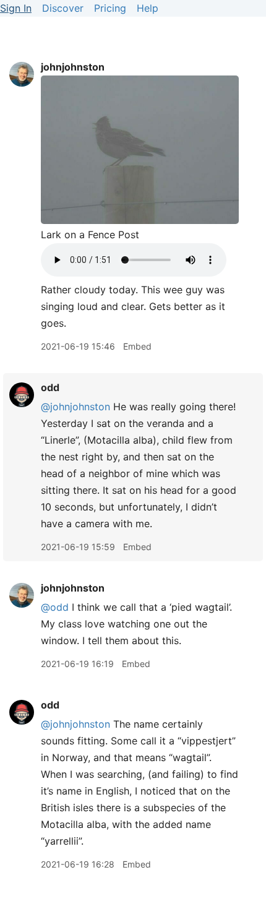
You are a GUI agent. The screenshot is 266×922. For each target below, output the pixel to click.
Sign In (16, 8)
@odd (55, 607)
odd (50, 387)
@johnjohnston (75, 406)
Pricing (110, 8)
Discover (63, 8)
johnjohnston (73, 67)
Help (147, 8)
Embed (137, 346)
